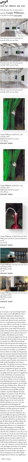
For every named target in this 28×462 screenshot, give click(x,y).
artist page (3, 143)
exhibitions (12, 6)
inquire (10, 143)
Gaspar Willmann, (15, 12)
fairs (6, 6)
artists (2, 6)
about (23, 6)
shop (18, 6)
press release (18, 15)
